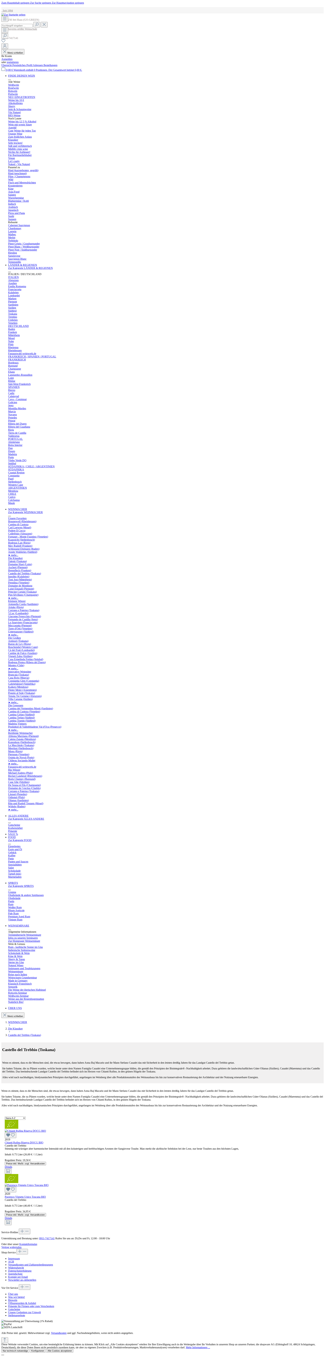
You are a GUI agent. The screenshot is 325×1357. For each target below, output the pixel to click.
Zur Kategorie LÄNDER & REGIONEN (30, 268)
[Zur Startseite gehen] (13, 14)
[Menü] (4, 19)
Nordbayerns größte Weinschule (19, 28)
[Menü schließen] (9, 79)
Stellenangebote (16, 1315)
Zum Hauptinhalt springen (15, 2)
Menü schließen (15, 53)
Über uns (13, 1294)
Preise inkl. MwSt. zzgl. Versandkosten (25, 1163)
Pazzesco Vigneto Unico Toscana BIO (25, 1196)
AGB (11, 1261)
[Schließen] (2, 1354)
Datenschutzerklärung (19, 1270)
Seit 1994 (7, 10)
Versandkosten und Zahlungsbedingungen (30, 1264)
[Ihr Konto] (4, 46)
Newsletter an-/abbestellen (22, 1279)
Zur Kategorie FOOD (19, 840)
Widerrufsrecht (16, 1267)
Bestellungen (50, 65)
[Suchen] (36, 24)
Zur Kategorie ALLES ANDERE (26, 818)
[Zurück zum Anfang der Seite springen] (4, 1340)
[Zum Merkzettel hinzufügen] (10, 1135)
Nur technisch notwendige (15, 1351)
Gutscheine (14, 1309)
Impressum (14, 1258)
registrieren (13, 62)
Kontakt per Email (18, 1276)
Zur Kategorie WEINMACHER (25, 512)
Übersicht (6, 65)
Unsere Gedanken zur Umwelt (24, 1312)
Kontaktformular (28, 1244)
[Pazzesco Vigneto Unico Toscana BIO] (162, 1188)
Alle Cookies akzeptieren (60, 1351)
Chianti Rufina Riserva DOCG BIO (24, 1142)
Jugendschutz (15, 1273)
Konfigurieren (37, 1351)
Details (8, 1166)
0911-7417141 (47, 1238)
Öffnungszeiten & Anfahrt (22, 1303)
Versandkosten (59, 1333)
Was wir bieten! (16, 1297)
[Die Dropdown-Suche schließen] (44, 24)
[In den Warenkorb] (8, 1171)
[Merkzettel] (3, 41)
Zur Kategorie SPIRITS (21, 886)
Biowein (12, 1300)
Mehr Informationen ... (198, 1347)
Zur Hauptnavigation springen (68, 2)
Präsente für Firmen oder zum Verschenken (31, 1306)
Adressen (38, 65)
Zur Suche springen (41, 2)
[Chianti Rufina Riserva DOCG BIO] (162, 1133)
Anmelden (7, 59)
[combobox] (17, 25)
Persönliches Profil (22, 65)
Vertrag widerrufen (11, 1247)
